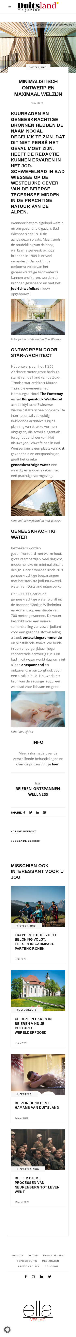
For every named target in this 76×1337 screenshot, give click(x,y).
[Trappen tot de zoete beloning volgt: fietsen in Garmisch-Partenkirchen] (38, 906)
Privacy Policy (29, 1266)
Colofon (51, 1266)
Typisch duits (27, 1261)
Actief (33, 1255)
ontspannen (46, 788)
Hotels (34, 67)
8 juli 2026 (20, 959)
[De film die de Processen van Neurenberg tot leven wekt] (38, 1149)
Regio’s (17, 1255)
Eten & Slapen (53, 1255)
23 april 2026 (22, 1202)
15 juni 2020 (37, 103)
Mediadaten (50, 1261)
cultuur (23, 1010)
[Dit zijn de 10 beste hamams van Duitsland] (38, 1074)
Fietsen (23, 926)
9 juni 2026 (21, 1043)
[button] (7, 1329)
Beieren (23, 788)
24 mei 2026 (22, 1118)
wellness (38, 794)
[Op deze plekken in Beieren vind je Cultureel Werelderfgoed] (38, 990)
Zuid (43, 67)
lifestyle (24, 1094)
